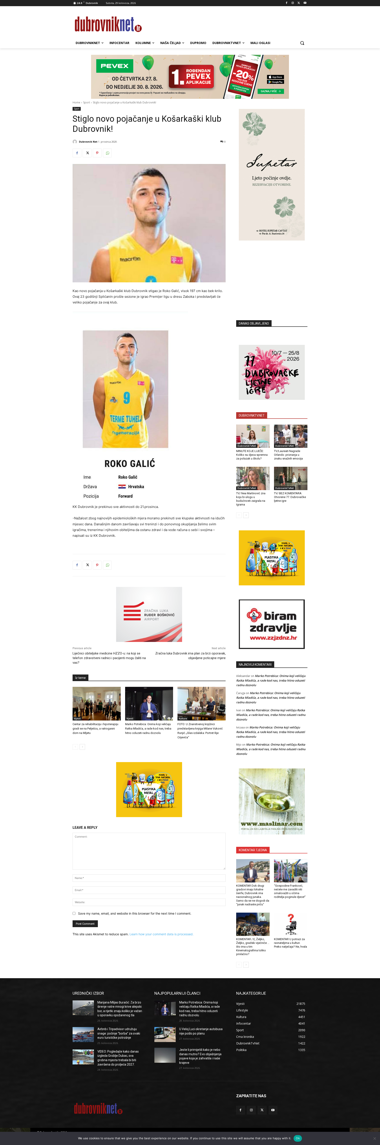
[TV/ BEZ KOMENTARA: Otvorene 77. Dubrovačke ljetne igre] (290, 478)
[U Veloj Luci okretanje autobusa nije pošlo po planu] (165, 1034)
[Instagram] (292, 3)
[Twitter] (298, 3)
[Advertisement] (272, 274)
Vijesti (77, 718)
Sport (86, 102)
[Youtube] (304, 3)
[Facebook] (286, 3)
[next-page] (82, 747)
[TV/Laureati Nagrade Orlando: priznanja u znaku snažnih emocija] (290, 436)
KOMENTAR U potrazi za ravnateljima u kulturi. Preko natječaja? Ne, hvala (290, 942)
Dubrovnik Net (88, 141)
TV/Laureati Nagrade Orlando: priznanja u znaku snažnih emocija (288, 454)
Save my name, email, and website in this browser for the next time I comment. (134, 913)
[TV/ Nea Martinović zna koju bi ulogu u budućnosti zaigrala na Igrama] (253, 478)
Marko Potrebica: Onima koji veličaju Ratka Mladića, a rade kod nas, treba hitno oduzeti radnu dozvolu (148, 728)
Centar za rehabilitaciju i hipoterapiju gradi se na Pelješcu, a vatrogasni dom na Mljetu (95, 728)
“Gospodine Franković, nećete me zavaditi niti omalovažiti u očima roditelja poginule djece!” (290, 891)
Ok (298, 1138)
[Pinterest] (97, 153)
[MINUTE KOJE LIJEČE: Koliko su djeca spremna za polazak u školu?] (253, 436)
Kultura (183, 718)
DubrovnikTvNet (247, 445)
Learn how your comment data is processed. (162, 934)
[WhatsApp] (107, 153)
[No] (374, 1138)
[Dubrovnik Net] (75, 142)
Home (76, 102)
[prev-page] (75, 747)
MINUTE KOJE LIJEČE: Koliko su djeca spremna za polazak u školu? (252, 454)
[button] (302, 43)
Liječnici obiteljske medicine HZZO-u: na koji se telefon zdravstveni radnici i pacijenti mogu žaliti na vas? (109, 658)
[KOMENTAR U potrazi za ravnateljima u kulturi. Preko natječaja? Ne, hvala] (290, 924)
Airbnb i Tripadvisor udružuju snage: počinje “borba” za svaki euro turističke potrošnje (118, 1033)
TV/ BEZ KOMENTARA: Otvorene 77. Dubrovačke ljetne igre (290, 497)
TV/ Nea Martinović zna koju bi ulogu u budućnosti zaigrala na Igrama (250, 499)
